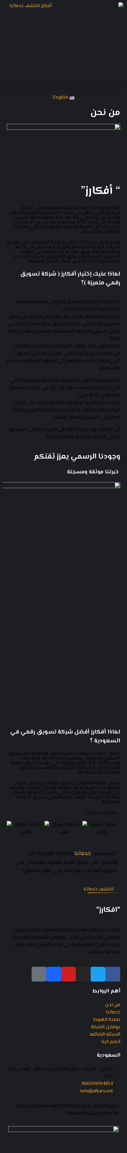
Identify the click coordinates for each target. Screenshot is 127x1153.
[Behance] (53, 974)
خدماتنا (82, 853)
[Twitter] (98, 974)
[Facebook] (112, 974)
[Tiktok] (39, 974)
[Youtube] (68, 974)
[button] (63, 86)
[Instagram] (83, 974)
